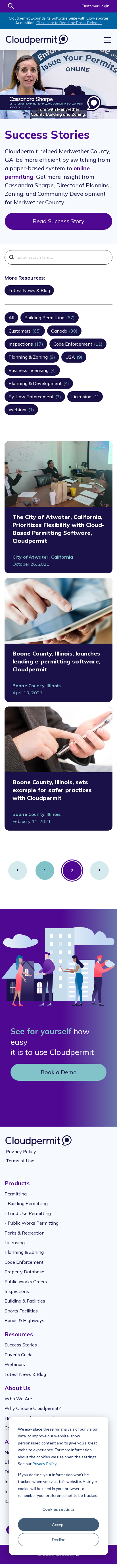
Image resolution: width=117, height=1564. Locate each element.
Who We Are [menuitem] (18, 1398)
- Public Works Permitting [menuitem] (31, 1223)
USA (73, 357)
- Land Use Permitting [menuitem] (28, 1213)
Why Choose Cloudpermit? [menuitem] (33, 1408)
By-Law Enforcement (35, 396)
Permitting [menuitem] (16, 1194)
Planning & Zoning (32, 357)
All (11, 317)
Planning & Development (39, 383)
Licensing (85, 396)
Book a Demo (59, 1072)
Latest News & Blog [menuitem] (25, 1374)
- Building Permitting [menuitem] (26, 1203)
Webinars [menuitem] (15, 1364)
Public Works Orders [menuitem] (26, 1281)
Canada (64, 331)
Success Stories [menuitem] (21, 1345)
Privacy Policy (44, 1463)
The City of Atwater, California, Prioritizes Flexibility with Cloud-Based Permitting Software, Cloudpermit (58, 528)
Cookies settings (58, 1509)
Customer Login (95, 6)
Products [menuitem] (17, 1183)
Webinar (21, 409)
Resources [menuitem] (19, 1334)
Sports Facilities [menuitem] (21, 1311)
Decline (58, 1539)
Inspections (26, 344)
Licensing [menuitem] (15, 1242)
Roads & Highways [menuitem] (24, 1320)
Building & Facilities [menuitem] (25, 1301)
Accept (58, 1524)
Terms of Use (20, 1160)
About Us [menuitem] (17, 1387)
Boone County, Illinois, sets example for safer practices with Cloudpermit (52, 789)
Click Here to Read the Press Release (69, 22)
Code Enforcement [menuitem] (24, 1262)
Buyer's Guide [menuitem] (19, 1354)
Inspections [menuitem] (17, 1291)
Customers (25, 331)
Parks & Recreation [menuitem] (25, 1233)
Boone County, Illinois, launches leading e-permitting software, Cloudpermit (56, 661)
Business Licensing (32, 370)
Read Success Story (58, 221)
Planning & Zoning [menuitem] (24, 1252)
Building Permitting (49, 317)
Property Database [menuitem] (24, 1271)
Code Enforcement (78, 344)
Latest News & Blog (29, 290)
